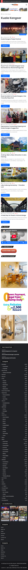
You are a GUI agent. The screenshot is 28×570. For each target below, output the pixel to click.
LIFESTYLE (4, 415)
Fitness (4, 429)
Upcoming (5, 398)
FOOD (3, 378)
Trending (3, 498)
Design (4, 423)
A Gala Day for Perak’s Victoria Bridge (13, 215)
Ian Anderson (4, 213)
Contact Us (3, 537)
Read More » (5, 45)
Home (3, 14)
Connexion (5, 463)
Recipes (4, 386)
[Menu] (26, 5)
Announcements (6, 394)
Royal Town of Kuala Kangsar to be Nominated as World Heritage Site (12, 67)
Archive (2, 535)
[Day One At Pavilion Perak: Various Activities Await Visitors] (14, 518)
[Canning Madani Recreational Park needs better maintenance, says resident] (5, 518)
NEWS (3, 439)
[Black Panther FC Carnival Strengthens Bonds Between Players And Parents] (5, 513)
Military (4, 453)
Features (3, 376)
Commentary (5, 461)
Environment (5, 449)
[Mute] (23, 242)
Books (4, 421)
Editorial (4, 465)
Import (3, 413)
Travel (4, 435)
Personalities (5, 455)
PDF (3, 479)
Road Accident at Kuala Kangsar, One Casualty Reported (13, 97)
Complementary (6, 402)
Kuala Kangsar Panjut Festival (11, 39)
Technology (5, 433)
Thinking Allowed (6, 475)
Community (5, 443)
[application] (14, 236)
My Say (4, 473)
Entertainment (6, 425)
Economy (5, 447)
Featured (3, 374)
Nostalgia (5, 411)
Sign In (2, 539)
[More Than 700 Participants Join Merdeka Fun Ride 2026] (14, 508)
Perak (3, 481)
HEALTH (3, 400)
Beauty (4, 419)
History (4, 409)
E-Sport (4, 486)
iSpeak (4, 469)
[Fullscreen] (25, 242)
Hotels (4, 494)
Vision (2, 531)
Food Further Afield (6, 390)
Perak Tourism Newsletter (8, 496)
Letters (4, 471)
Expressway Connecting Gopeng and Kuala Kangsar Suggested (13, 127)
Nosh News (5, 384)
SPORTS (3, 484)
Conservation (5, 445)
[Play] (2, 242)
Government (5, 451)
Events (4, 396)
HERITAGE (4, 406)
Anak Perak (5, 441)
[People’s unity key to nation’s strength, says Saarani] (5, 508)
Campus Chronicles (7, 372)
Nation (3, 437)
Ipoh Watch (5, 467)
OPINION (3, 459)
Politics (4, 457)
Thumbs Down (5, 488)
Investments (5, 366)
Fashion (4, 427)
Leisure (4, 431)
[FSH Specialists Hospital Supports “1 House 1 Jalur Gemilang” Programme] (23, 518)
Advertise (3, 533)
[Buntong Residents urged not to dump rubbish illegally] (23, 513)
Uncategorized (5, 500)
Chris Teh (3, 94)
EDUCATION (4, 370)
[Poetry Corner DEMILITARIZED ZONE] (14, 513)
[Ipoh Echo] (14, 5)
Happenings (4, 392)
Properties (5, 368)
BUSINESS (4, 364)
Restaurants (5, 388)
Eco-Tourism (5, 492)
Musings (4, 382)
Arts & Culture (6, 417)
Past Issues (4, 477)
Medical (4, 405)
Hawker (4, 380)
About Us (3, 529)
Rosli (3, 37)
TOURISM (4, 490)
